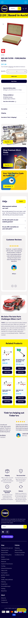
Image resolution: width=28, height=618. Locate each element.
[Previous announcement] (2, 2)
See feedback (8, 186)
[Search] (19, 8)
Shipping (10, 67)
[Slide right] (15, 286)
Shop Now (7, 142)
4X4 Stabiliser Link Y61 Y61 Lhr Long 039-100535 (20, 360)
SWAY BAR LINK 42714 (19, 391)
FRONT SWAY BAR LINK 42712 (6, 391)
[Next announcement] (25, 2)
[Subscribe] (25, 527)
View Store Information (8, 101)
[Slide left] (12, 286)
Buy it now (14, 81)
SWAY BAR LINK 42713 (6, 360)
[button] (25, 8)
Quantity (3, 71)
